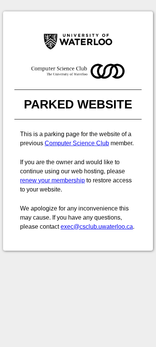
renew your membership (52, 180)
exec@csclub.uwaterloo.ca (97, 226)
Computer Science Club (77, 143)
